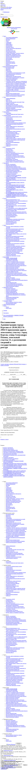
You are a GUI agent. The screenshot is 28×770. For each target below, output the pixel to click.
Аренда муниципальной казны (13, 230)
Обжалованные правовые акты (13, 166)
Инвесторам (6, 257)
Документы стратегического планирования (16, 169)
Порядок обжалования (11, 165)
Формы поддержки (10, 277)
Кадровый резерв (10, 67)
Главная (5, 310)
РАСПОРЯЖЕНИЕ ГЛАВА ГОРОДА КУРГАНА (14, 470)
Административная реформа (12, 133)
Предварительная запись (11, 215)
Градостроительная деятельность (13, 48)
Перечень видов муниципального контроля (16, 211)
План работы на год (10, 152)
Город (4, 36)
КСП (4, 147)
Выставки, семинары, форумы (13, 278)
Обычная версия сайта (6, 8)
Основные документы (11, 174)
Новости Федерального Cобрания (14, 96)
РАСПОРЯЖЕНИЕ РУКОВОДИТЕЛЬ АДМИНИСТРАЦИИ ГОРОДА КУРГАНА (16, 194)
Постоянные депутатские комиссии (14, 105)
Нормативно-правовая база (12, 297)
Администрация (7, 115)
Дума (4, 97)
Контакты (8, 143)
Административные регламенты (13, 175)
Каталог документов (10, 164)
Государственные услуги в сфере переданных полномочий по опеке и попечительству (16, 209)
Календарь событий (10, 63)
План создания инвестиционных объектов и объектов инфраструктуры (16, 271)
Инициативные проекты (11, 65)
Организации (9, 45)
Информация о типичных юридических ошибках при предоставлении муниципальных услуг (15, 220)
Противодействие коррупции (13, 56)
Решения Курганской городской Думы (15, 106)
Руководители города (11, 52)
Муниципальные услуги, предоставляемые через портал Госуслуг (16, 204)
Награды (8, 60)
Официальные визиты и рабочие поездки (15, 138)
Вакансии (8, 69)
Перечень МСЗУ (10, 224)
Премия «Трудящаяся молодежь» (13, 55)
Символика (8, 42)
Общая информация (10, 38)
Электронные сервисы (11, 214)
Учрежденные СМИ (10, 137)
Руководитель (9, 149)
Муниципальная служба (8, 66)
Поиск (4, 305)
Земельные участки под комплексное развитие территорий (14, 254)
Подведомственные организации (13, 120)
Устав (7, 41)
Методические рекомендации (13, 93)
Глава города (6, 111)
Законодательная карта (11, 298)
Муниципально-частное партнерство (14, 285)
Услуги (5, 198)
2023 (4, 319)
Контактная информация (11, 78)
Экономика (8, 43)
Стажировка (9, 71)
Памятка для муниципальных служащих (15, 94)
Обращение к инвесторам (12, 260)
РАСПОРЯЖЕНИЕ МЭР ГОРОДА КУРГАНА (16, 192)
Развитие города (10, 47)
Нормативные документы (12, 159)
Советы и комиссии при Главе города (14, 114)
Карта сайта (8, 308)
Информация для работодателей (13, 76)
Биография (8, 113)
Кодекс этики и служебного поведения (15, 161)
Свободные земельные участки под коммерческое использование (14, 251)
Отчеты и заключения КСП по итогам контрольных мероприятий (15, 154)
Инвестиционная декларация (13, 266)
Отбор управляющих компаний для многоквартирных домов (14, 232)
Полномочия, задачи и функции (13, 131)
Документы (6, 163)
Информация (6, 12)
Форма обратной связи (11, 282)
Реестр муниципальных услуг (13, 199)
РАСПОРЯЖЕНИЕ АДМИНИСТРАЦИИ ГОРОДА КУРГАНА (15, 188)
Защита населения (10, 127)
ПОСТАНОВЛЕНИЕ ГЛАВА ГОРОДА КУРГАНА (15, 464)
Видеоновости (9, 59)
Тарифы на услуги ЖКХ (11, 176)
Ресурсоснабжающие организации (14, 283)
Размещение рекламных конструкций (14, 236)
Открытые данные (7, 300)
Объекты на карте (10, 121)
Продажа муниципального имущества (15, 228)
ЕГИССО (8, 146)
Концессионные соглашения (12, 237)
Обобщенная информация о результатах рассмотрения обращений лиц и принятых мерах (16, 295)
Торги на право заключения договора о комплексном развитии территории (15, 249)
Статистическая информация (12, 142)
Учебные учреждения (11, 80)
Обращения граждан (8, 287)
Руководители (9, 117)
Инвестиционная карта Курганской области (16, 265)
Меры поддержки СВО (11, 210)
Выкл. (10, 7)
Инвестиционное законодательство (14, 272)
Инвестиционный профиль (12, 286)
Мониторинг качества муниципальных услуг (16, 213)
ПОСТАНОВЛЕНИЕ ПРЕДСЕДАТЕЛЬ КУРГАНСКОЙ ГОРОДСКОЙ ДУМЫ (15, 185)
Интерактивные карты (11, 303)
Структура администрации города (14, 116)
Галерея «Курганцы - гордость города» (15, 53)
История (8, 39)
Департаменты (9, 119)
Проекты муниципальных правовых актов (16, 122)
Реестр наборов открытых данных (14, 302)
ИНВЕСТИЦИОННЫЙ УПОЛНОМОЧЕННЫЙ (11, 259)
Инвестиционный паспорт (12, 268)
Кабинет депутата (10, 103)
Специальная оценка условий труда (14, 160)
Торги (4, 225)
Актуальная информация (12, 37)
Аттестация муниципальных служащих (15, 77)
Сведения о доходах (10, 158)
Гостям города (9, 49)
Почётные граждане (10, 50)
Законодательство (10, 75)
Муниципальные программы (12, 170)
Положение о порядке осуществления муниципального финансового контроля (15, 156)
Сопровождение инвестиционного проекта (16, 274)
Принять (25, 764)
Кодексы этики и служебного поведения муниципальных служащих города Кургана (16, 84)
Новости (8, 99)
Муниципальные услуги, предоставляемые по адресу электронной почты (16, 201)
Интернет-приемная (10, 108)
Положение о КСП (10, 148)
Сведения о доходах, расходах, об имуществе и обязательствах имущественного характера (16, 82)
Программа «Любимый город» (13, 54)
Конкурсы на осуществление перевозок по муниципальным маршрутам (16, 239)
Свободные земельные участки (13, 255)
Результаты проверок (11, 135)
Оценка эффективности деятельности (14, 126)
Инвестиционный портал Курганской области (16, 280)
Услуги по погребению (11, 222)
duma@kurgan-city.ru (8, 755)
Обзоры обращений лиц (11, 292)
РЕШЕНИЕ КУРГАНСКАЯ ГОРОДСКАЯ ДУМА (15, 463)
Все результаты (4, 16)
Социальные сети (10, 299)
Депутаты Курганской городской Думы (15, 102)
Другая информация (10, 216)
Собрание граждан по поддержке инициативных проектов (13, 110)
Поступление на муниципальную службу (15, 72)
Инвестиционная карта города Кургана (15, 269)
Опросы (8, 64)
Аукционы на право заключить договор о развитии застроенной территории (15, 246)
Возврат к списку (5, 439)
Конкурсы (8, 70)
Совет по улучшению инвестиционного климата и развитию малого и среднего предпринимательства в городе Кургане (15, 263)
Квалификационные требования (13, 74)
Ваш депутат (9, 100)
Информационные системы (12, 136)
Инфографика (9, 44)
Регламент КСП (9, 150)
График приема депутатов (12, 104)
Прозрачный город (10, 61)
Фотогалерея (9, 58)
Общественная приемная (12, 144)
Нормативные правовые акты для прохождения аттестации (14, 172)
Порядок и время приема (12, 289)
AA (1, 4)
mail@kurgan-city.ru (8, 750)
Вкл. (8, 7)
